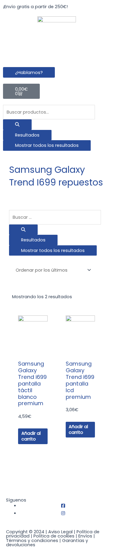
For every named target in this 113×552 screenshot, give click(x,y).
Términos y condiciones (32, 540)
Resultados (27, 135)
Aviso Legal (60, 532)
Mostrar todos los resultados (47, 145)
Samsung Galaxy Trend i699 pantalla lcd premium (80, 380)
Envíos (85, 536)
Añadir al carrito (31, 436)
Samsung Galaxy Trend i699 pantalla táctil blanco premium (32, 383)
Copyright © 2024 (25, 532)
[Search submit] (17, 124)
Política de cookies (53, 536)
